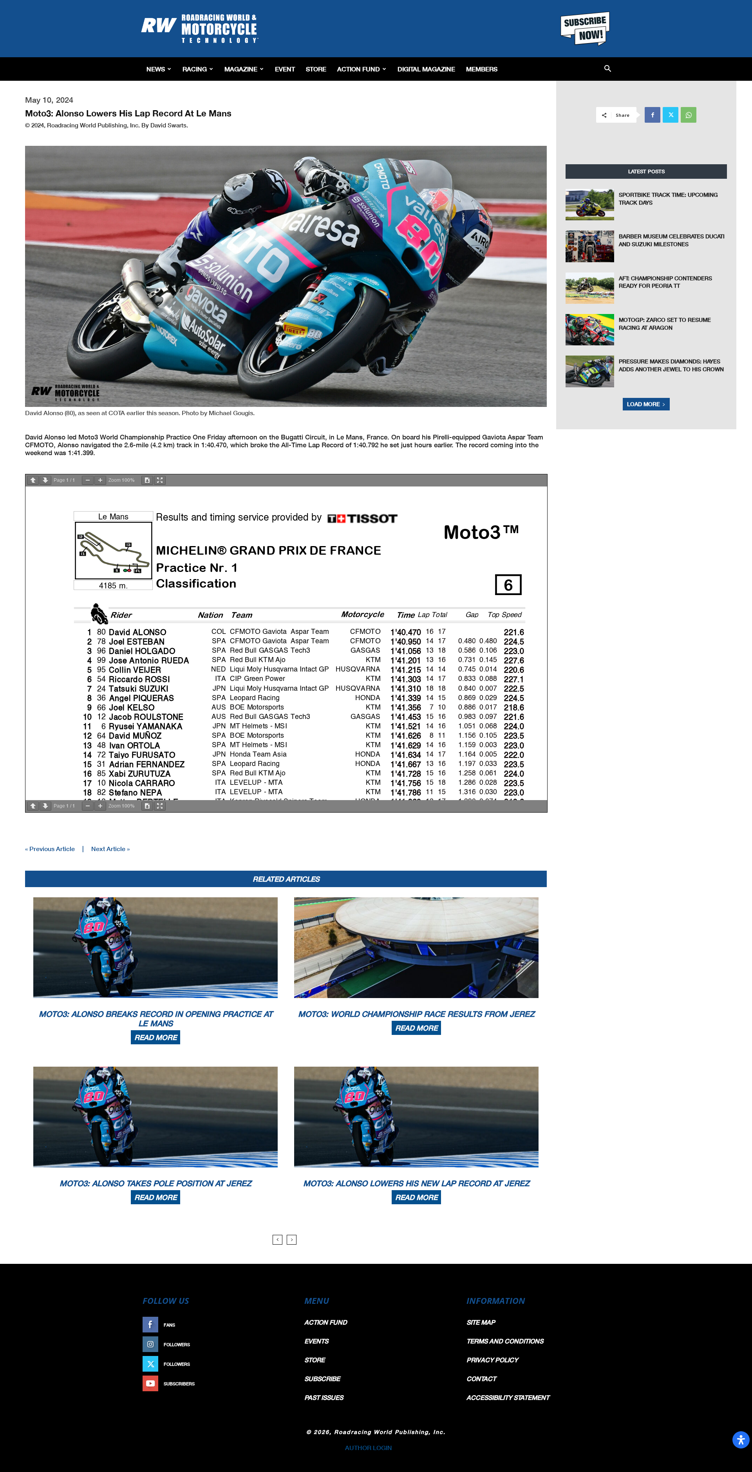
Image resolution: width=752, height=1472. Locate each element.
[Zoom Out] (88, 480)
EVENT (285, 69)
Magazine (240, 69)
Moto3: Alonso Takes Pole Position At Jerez (155, 1183)
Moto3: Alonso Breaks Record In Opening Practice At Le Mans (156, 1018)
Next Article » (110, 848)
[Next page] (45, 480)
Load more (643, 404)
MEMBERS (481, 69)
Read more (155, 1037)
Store (316, 69)
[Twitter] (670, 115)
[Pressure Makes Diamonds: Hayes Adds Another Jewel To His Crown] (590, 371)
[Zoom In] (100, 480)
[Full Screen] (160, 480)
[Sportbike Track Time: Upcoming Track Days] (590, 204)
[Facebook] (652, 115)
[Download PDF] (147, 480)
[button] (607, 69)
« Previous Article (50, 848)
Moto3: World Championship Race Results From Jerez (416, 1013)
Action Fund (358, 69)
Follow (277, 1344)
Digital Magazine (426, 69)
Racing (195, 69)
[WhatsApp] (688, 115)
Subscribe (273, 1383)
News (155, 69)
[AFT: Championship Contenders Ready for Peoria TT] (590, 288)
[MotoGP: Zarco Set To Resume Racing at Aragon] (590, 329)
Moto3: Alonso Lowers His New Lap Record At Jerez (416, 1183)
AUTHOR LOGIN (368, 1447)
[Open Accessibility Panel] (741, 1439)
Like (281, 1324)
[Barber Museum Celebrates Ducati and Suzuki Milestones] (590, 246)
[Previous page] (33, 480)
